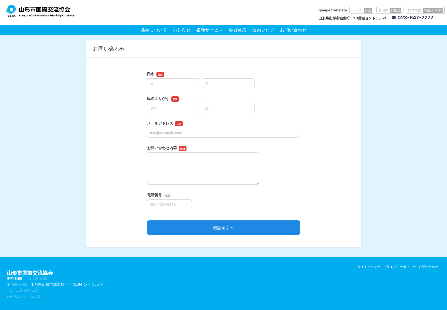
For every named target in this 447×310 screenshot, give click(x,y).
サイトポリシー (369, 267)
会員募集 (237, 30)
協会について (153, 30)
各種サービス (209, 30)
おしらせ (181, 30)
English (361, 10)
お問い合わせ (293, 30)
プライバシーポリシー (399, 267)
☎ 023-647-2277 (412, 17)
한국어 (390, 10)
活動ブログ (263, 30)
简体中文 (425, 10)
